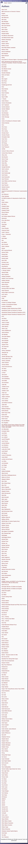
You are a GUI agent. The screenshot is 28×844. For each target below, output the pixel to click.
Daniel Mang (4, 161)
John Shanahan (5, 376)
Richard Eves (5, 666)
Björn (3, 76)
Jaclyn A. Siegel (5, 322)
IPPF (3, 316)
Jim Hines (4, 368)
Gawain (3, 248)
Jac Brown (4, 318)
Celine (3, 119)
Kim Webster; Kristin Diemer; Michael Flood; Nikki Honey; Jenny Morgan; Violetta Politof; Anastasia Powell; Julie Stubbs (13, 426)
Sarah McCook (5, 706)
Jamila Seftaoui (5, 332)
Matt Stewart (5, 515)
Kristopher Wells (5, 431)
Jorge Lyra (4, 392)
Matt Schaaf (4, 513)
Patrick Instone (5, 606)
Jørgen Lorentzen (6, 396)
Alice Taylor (4, 27)
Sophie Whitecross (6, 732)
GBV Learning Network (7, 250)
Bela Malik (4, 66)
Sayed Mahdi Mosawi (7, 710)
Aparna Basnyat (5, 55)
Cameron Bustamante (6, 103)
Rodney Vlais (5, 684)
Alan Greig (4, 19)
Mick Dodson (5, 549)
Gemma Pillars (5, 252)
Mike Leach (4, 555)
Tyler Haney (4, 795)
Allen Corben (4, 29)
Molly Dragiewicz (6, 557)
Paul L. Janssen (5, 620)
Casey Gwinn (5, 111)
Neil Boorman (5, 571)
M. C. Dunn (4, 467)
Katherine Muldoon (6, 408)
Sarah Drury (4, 704)
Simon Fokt (4, 726)
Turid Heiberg (5, 793)
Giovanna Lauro (5, 262)
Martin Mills (4, 505)
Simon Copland (5, 724)
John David (4, 374)
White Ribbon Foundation (7, 823)
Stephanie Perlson (6, 736)
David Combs (5, 171)
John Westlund (5, 382)
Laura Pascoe (5, 441)
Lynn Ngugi (4, 465)
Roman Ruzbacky (6, 690)
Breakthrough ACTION (7, 84)
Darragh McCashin (6, 167)
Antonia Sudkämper (6, 51)
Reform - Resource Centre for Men (10, 654)
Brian (3, 87)
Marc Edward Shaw (6, 483)
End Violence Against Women (8, 216)
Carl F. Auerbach (5, 105)
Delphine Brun (5, 189)
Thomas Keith (5, 777)
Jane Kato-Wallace (6, 336)
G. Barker (4, 236)
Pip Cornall (4, 634)
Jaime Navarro (5, 326)
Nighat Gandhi (5, 577)
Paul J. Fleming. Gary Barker (8, 618)
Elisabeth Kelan (5, 208)
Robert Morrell (5, 678)
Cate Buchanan (5, 113)
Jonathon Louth (5, 390)
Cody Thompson (5, 147)
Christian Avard (5, 133)
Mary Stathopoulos (6, 509)
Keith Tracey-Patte (6, 412)
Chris (3, 125)
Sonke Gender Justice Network (9, 728)
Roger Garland (5, 686)
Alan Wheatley (5, 21)
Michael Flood (5, 541)
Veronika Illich (5, 811)
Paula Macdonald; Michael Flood (9, 624)
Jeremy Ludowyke (6, 360)
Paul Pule (4, 622)
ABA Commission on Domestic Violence (11, 11)
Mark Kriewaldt (5, 497)
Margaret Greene (5, 491)
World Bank (4, 833)
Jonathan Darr (5, 388)
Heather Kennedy (6, 280)
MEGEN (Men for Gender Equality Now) (11, 521)
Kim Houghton (5, 422)
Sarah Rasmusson (6, 708)
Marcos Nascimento (6, 489)
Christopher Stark (6, 137)
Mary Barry (4, 507)
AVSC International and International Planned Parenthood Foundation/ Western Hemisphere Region (14, 62)
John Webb (4, 380)
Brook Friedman (5, 93)
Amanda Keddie (5, 33)
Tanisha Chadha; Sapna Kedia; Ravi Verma (11, 769)
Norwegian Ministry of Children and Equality (12, 586)
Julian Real (4, 404)
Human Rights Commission (8, 292)
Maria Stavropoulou (6, 493)
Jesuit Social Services (7, 366)
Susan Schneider (5, 759)
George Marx (5, 254)
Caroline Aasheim (6, 107)
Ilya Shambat (5, 300)
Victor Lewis (4, 815)
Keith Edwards (5, 410)
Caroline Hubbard (6, 109)
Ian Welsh (4, 296)
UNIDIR (3, 805)
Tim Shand (4, 779)
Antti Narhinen (5, 53)
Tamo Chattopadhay (6, 767)
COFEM (3, 149)
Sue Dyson (4, 757)
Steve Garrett (5, 749)
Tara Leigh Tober (5, 771)
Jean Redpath (5, 342)
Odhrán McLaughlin (6, 590)
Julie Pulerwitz (5, 406)
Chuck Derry (4, 139)
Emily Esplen (5, 214)
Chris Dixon (4, 129)
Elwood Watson (5, 212)
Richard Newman (5, 670)
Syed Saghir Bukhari (6, 761)
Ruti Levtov (4, 696)
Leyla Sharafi (5, 451)
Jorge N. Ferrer (5, 394)
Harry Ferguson (5, 274)
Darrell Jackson (5, 169)
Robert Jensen (5, 676)
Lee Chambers (5, 445)
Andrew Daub (5, 41)
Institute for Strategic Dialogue (9, 302)
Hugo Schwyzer (5, 290)
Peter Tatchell (5, 632)
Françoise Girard (5, 230)
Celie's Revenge (5, 117)
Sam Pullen (4, 700)
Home (5, 3)
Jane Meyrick (5, 338)
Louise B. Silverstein (6, 455)
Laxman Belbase (5, 443)
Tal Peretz (4, 765)
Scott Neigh (4, 716)
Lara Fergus (4, 435)
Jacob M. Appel (5, 324)
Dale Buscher (5, 157)
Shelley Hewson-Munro (7, 718)
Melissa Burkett (5, 527)
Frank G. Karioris (5, 232)
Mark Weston (5, 503)
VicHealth (4, 813)
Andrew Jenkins (5, 43)
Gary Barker (4, 242)
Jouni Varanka (5, 400)
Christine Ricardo (5, 135)
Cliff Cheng (4, 143)
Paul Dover (4, 614)
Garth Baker (4, 238)
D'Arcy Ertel (4, 155)
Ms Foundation (5, 561)
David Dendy (4, 175)
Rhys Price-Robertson (7, 664)
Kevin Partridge (5, 416)
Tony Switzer (5, 785)
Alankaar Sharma (5, 23)
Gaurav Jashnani (5, 246)
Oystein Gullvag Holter (7, 596)
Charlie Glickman (5, 123)
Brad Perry (4, 82)
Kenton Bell (4, 414)
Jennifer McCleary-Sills (7, 356)
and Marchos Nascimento (7, 35)
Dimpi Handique (5, 196)
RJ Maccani (4, 672)
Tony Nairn (4, 783)
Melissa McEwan (6, 529)
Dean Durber (4, 183)
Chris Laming (5, 131)
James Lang (4, 328)
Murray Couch (5, 563)
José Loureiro (5, 398)
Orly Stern (4, 592)
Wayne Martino (5, 819)
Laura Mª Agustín (6, 439)
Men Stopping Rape (6, 533)
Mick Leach (4, 551)
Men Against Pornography (8, 531)
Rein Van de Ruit (5, 656)
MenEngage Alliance (6, 537)
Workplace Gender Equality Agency (10, 831)
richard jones (4, 668)
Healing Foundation (6, 276)
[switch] (26, 1)
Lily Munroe (4, 453)
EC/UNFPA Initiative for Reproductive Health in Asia (13, 198)
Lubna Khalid (4, 457)
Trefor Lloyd (4, 787)
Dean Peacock (5, 185)
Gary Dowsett (5, 244)
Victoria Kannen (5, 817)
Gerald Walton (5, 256)
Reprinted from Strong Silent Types (10, 658)
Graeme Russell (5, 264)
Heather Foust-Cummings (7, 278)
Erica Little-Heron (6, 220)
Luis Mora (4, 461)
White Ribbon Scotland (7, 825)
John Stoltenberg (6, 378)
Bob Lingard (4, 78)
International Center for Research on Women (12, 310)
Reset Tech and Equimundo (8, 660)
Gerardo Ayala (5, 258)
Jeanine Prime (5, 344)
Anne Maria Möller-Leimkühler (8, 47)
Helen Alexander (5, 282)
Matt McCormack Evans (7, 511)
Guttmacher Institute (6, 268)
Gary (3, 240)
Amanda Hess (5, 31)
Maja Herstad (5, 473)
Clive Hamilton (5, 145)
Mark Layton (4, 499)
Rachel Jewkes (5, 640)
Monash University (6, 559)
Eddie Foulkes (5, 202)
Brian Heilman (5, 89)
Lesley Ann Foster (6, 449)
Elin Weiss (4, 204)
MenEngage (4, 535)
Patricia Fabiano (5, 600)
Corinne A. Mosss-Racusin (8, 151)
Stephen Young (5, 747)
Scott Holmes (5, 712)
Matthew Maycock (6, 517)
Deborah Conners (6, 187)
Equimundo (4, 218)
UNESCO (4, 799)
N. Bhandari (4, 567)
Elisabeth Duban (5, 206)
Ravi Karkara (4, 648)
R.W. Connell (4, 638)
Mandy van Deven (6, 477)
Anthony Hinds (5, 49)
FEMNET (4, 226)
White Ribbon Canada (6, 821)
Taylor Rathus (5, 775)
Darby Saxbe (4, 165)
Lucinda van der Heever (7, 459)
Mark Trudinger (5, 501)
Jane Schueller (5, 340)
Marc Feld (4, 485)
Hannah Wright (5, 272)
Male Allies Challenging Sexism (9, 475)
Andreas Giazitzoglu (6, 39)
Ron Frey (4, 692)
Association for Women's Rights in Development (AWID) (14, 59)
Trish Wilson (4, 789)
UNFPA (3, 801)
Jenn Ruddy (4, 354)
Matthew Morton (5, 519)
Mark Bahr (4, 495)
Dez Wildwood (5, 194)
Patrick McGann (5, 608)
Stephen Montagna (6, 745)
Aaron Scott (4, 9)
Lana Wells (4, 433)
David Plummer (5, 179)
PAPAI (3, 598)
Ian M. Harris (4, 294)
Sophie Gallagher (5, 730)
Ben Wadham (5, 70)
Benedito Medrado (6, 72)
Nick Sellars (4, 573)
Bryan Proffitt (5, 97)
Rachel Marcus (5, 642)
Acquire (3, 13)
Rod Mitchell (4, 682)
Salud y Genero (5, 698)
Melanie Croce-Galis (6, 523)
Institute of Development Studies (9, 304)
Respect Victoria (5, 662)
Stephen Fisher (5, 741)
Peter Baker (4, 630)
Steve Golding (5, 751)
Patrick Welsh (5, 610)
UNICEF (3, 803)
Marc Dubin (4, 481)
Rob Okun (4, 674)
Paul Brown (4, 612)
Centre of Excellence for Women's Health (11, 121)
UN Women (4, 797)
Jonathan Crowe (5, 386)
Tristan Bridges (5, 791)
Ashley (3, 57)
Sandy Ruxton (5, 702)
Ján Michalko (5, 334)
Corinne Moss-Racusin (7, 153)
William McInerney (6, 829)
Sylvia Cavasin (5, 763)
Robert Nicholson (6, 680)
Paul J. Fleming (5, 616)
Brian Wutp (4, 91)
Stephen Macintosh (6, 743)
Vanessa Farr (5, 807)
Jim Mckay (4, 370)
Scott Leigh (4, 714)
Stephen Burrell (5, 739)
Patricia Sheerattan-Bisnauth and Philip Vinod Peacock (14, 604)
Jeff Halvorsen (5, 346)
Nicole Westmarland (6, 575)
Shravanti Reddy (5, 720)
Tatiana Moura (5, 773)
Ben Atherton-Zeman (6, 68)
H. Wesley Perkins (6, 270)
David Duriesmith (6, 177)
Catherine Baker (5, 115)
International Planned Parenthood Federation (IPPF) (13, 312)
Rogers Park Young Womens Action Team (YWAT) (13, 688)
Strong (3, 753)
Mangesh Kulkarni (6, 479)
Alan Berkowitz (5, 17)
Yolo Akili (4, 835)
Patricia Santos (5, 602)
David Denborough (6, 173)
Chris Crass (4, 127)
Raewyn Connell (5, 646)
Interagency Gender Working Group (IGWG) (11, 308)
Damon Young (5, 159)
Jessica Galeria (5, 364)
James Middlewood (6, 330)
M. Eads (3, 469)
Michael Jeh (4, 543)
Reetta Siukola (5, 652)
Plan (3, 636)
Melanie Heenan (5, 525)
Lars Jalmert (4, 437)
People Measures (6, 628)
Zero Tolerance (5, 837)
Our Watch (4, 594)
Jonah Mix (4, 384)
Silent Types (4, 722)
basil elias (4, 64)
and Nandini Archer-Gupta (7, 37)
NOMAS (3, 579)
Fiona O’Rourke (5, 228)
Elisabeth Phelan (5, 210)
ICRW (3, 298)
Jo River (3, 372)
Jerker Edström (5, 362)
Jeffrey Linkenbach (6, 350)
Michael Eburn (5, 539)
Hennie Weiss (5, 284)
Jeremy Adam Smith (6, 358)
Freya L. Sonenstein (6, 234)
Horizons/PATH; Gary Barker (8, 288)
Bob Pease (4, 80)
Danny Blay (4, 163)
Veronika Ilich (5, 809)
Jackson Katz (5, 320)
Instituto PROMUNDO (7, 306)
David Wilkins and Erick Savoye (9, 181)
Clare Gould (4, 141)
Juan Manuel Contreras (7, 402)
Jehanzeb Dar (5, 352)
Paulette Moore (5, 626)
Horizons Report (5, 286)
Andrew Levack (5, 45)
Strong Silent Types (6, 755)
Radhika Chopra (5, 644)
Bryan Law (4, 95)
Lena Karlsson (5, 447)
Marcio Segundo (5, 487)
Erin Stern (4, 222)
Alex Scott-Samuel (6, 25)
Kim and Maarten (5, 420)
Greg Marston (5, 266)
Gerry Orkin (4, 260)
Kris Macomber (5, 429)
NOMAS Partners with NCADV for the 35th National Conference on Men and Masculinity (13, 582)
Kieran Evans (5, 418)
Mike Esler (4, 553)
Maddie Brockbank (6, 471)
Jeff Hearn (4, 348)
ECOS (3, 200)
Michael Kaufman (6, 545)
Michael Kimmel (5, 547)
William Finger (5, 827)
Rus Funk (4, 694)
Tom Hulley (4, 781)
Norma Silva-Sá (5, 584)
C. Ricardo (4, 99)
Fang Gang (4, 224)
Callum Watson (5, 101)
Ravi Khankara (5, 650)
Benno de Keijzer (6, 74)
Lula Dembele (5, 463)
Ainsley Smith (5, 15)
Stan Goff (4, 734)
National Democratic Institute (8, 569)
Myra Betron (4, 565)
